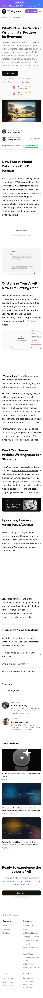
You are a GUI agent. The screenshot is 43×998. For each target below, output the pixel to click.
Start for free (31, 11)
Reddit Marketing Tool (31, 968)
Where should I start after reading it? (19, 671)
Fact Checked (32, 146)
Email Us (6, 933)
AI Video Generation (30, 940)
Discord (29, 988)
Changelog (27, 944)
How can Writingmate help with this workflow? (19, 655)
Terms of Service (9, 978)
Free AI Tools (28, 954)
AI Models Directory (30, 933)
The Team (6, 929)
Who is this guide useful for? (15, 664)
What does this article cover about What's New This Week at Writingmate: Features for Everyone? (20, 642)
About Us (6, 926)
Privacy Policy (8, 986)
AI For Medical (28, 964)
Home (4, 17)
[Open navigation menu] (39, 11)
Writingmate (13, 690)
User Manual (28, 926)
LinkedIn (29, 978)
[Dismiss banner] (39, 4)
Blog (10, 17)
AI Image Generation (31, 937)
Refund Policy (8, 982)
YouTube (29, 984)
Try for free (10, 73)
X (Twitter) (30, 981)
